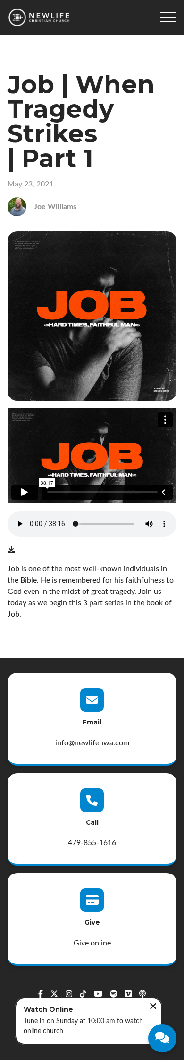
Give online (92, 943)
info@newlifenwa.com (92, 743)
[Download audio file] (11, 550)
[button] (168, 17)
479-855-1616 (92, 843)
